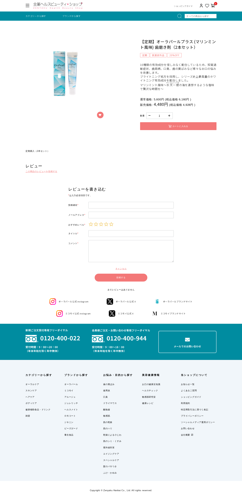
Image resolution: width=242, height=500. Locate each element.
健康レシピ (147, 403)
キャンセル (121, 268)
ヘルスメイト (71, 409)
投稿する (120, 277)
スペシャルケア (111, 460)
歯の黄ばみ (109, 384)
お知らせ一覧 (188, 384)
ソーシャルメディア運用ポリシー (198, 422)
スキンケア (31, 390)
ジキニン (68, 422)
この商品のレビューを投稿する (41, 171)
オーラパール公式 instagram (73, 301)
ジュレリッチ (71, 403)
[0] (213, 6)
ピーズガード (71, 428)
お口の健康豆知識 (151, 384)
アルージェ (70, 397)
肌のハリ (107, 428)
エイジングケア (111, 454)
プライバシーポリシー (192, 416)
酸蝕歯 (106, 409)
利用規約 (185, 403)
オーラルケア (32, 384)
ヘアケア (30, 397)
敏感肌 (106, 416)
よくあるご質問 (189, 390)
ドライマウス (110, 403)
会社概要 (185, 435)
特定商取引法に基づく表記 (194, 409)
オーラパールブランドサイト (177, 301)
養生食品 (68, 435)
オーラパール (71, 384)
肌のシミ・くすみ (112, 441)
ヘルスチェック (150, 390)
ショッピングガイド (183, 6)
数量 (142, 115)
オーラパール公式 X (126, 301)
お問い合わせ (188, 428)
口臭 (105, 397)
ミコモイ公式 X (125, 313)
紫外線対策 (109, 447)
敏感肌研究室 (149, 397)
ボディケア (31, 403)
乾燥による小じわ (112, 435)
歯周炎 (106, 390)
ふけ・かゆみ (110, 473)
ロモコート (70, 416)
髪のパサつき (110, 466)
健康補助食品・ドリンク (38, 409)
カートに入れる (180, 126)
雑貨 (28, 416)
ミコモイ (68, 390)
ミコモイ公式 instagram (78, 313)
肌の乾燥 (107, 422)
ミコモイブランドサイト (173, 313)
